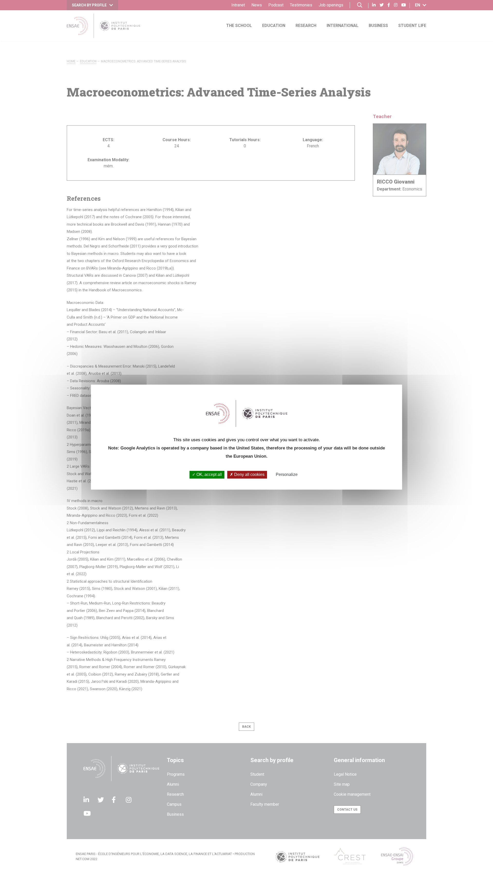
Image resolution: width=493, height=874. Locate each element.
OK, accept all (208, 475)
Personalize (287, 475)
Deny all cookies (248, 475)
